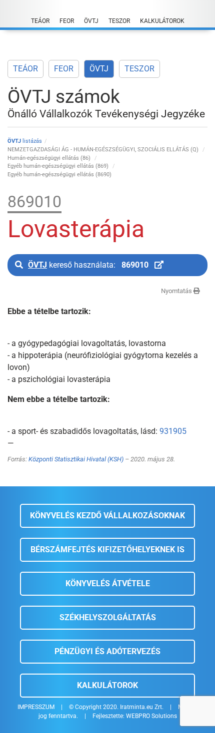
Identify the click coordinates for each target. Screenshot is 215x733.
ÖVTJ (99, 68)
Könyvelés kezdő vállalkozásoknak (107, 515)
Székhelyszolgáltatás (108, 617)
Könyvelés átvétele (108, 583)
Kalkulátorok (107, 685)
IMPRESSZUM (36, 707)
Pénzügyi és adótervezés (107, 651)
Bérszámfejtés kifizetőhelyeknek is (107, 549)
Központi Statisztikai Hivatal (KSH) (76, 459)
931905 (173, 431)
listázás (25, 141)
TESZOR (139, 68)
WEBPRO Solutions (151, 716)
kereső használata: (88, 265)
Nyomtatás (177, 291)
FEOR (64, 68)
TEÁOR (25, 68)
